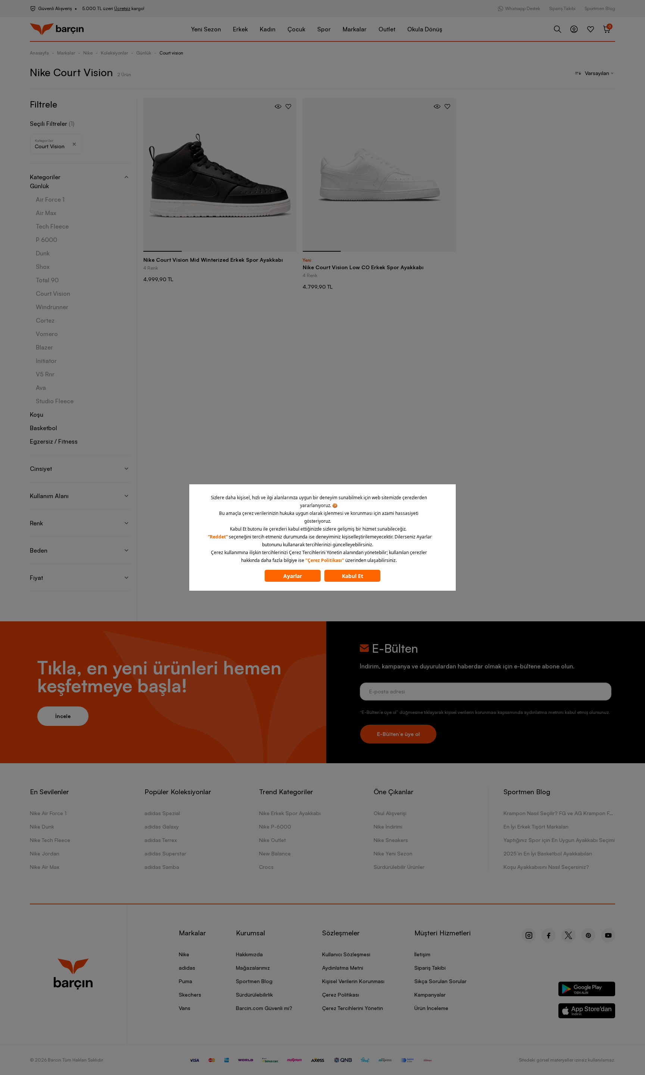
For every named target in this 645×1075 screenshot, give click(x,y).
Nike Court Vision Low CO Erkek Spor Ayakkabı (363, 267)
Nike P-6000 (275, 826)
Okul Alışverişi (390, 813)
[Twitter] (568, 935)
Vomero (47, 334)
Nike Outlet (272, 840)
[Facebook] (548, 935)
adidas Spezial (162, 813)
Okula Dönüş (424, 29)
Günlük (143, 53)
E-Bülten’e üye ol (398, 734)
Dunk (43, 253)
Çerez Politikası (340, 994)
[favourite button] (288, 106)
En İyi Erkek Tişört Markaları (536, 826)
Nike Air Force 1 (48, 813)
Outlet (386, 29)
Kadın (267, 29)
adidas (187, 967)
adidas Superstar (165, 853)
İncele (63, 716)
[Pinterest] (588, 935)
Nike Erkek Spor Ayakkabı (290, 813)
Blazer (44, 347)
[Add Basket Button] (278, 106)
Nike (88, 53)
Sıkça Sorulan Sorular (440, 981)
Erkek (240, 29)
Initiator (46, 360)
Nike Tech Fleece (50, 840)
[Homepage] (57, 29)
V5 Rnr (45, 374)
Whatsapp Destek (522, 8)
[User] (574, 29)
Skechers (190, 994)
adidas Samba (161, 867)
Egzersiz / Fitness (54, 441)
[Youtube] (608, 935)
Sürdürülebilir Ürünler (399, 867)
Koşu (36, 414)
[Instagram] (529, 935)
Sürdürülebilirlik (254, 994)
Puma (185, 981)
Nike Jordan (44, 853)
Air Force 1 (50, 199)
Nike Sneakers (391, 840)
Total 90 (47, 280)
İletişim (422, 954)
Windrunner (52, 307)
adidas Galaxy (161, 826)
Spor (324, 29)
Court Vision (53, 293)
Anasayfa (39, 53)
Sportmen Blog (600, 8)
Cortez (45, 320)
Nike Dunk (42, 826)
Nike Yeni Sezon (393, 853)
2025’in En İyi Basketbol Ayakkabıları (548, 853)
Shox (43, 266)
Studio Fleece (55, 401)
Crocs (266, 867)
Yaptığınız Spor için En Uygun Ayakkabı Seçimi (559, 840)
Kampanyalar (430, 994)
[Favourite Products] (590, 29)
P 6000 (46, 239)
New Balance (275, 853)
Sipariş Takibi (562, 8)
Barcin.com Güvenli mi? (264, 1008)
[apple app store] (587, 1012)
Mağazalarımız (253, 967)
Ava (41, 387)
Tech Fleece (52, 226)
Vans (184, 1008)
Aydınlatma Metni (342, 967)
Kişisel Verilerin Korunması (353, 981)
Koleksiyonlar (114, 53)
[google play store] (587, 990)
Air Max (46, 213)
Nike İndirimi (388, 826)
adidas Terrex (160, 840)
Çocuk (296, 29)
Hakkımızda (249, 954)
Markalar (355, 29)
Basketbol (43, 428)
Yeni (307, 260)
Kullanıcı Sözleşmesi (346, 954)
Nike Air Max (44, 867)
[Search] (557, 29)
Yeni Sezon (206, 29)
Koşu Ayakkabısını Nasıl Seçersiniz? (546, 867)
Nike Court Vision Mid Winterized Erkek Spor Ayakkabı (213, 260)
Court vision (171, 53)
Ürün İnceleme (431, 1008)
